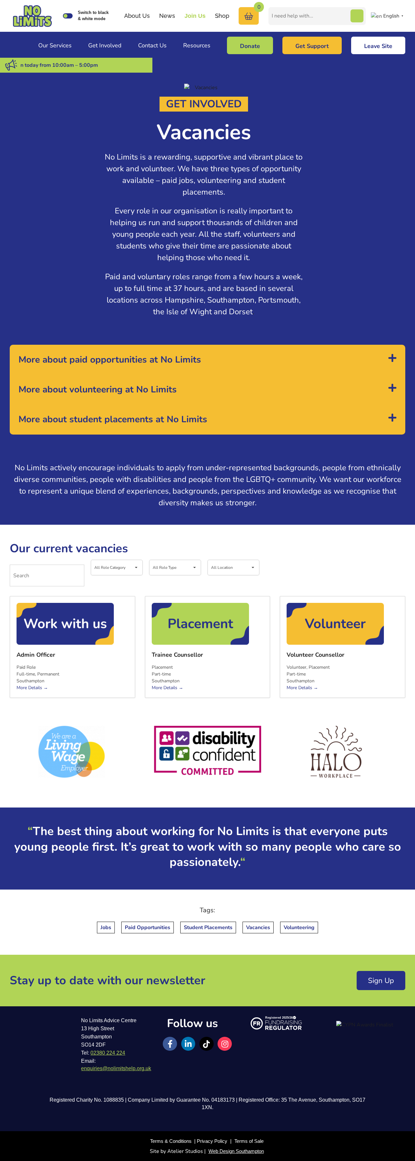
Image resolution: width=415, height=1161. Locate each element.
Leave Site (378, 46)
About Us (137, 15)
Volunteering (299, 927)
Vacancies (258, 927)
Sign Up (381, 980)
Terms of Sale (249, 1141)
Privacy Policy (212, 1141)
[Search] (356, 15)
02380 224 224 (107, 1053)
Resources (196, 45)
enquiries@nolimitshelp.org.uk (116, 1068)
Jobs (106, 927)
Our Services (55, 45)
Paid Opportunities (147, 927)
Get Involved (105, 45)
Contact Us (152, 45)
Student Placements (208, 927)
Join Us (195, 16)
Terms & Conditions (171, 1141)
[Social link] (170, 1044)
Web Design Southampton (236, 1151)
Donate (250, 46)
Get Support (312, 46)
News (167, 15)
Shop (222, 15)
